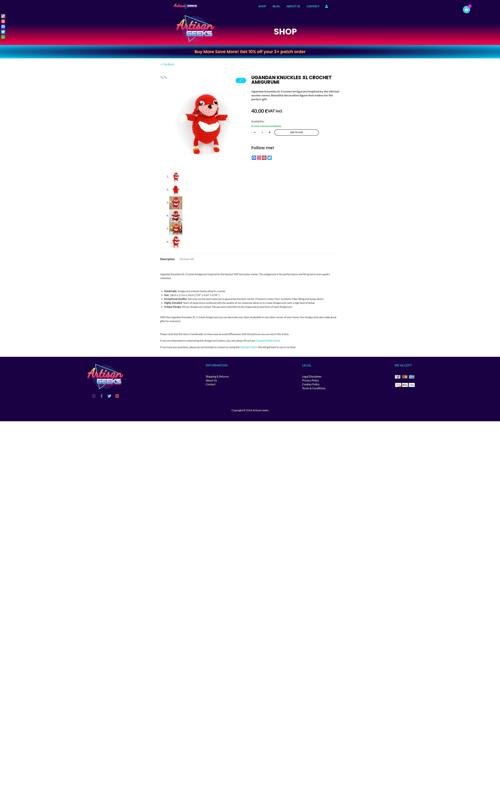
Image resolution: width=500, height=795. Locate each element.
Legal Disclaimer (312, 376)
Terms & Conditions (313, 388)
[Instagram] (94, 396)
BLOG (276, 6)
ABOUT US (293, 6)
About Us (211, 380)
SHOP (262, 6)
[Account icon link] (326, 6)
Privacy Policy (310, 380)
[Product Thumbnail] (241, 80)
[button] (162, 77)
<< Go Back (167, 64)
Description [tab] (167, 259)
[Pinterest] (117, 396)
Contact (210, 384)
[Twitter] (109, 396)
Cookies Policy (311, 384)
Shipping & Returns (217, 376)
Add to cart (296, 132)
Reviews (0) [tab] (187, 259)
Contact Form (248, 347)
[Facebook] (101, 396)
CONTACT (313, 6)
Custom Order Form (268, 340)
